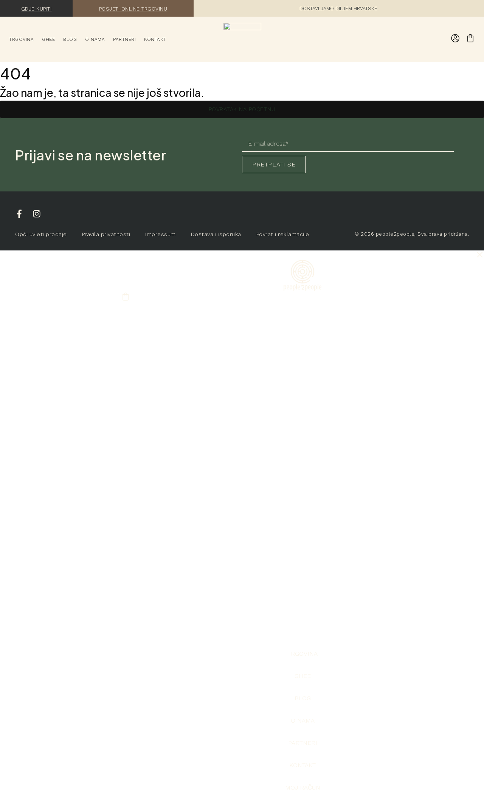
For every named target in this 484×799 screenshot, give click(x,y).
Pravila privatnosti (106, 234)
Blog (70, 39)
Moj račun (302, 787)
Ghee (48, 39)
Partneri (124, 39)
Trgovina (21, 39)
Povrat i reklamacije (282, 234)
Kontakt (155, 39)
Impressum (160, 234)
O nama (95, 39)
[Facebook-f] (19, 214)
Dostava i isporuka (216, 234)
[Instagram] (37, 214)
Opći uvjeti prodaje (41, 234)
